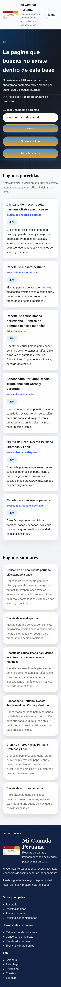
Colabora (11, 960)
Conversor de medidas (19, 936)
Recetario (11, 904)
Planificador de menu (18, 941)
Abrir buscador (30, 153)
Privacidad (12, 969)
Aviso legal (12, 964)
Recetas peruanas (17, 913)
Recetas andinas (16, 908)
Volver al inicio (30, 141)
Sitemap (11, 977)
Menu (51, 14)
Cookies (11, 973)
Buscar (30, 128)
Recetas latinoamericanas (21, 917)
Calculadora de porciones (21, 932)
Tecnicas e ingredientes (20, 945)
